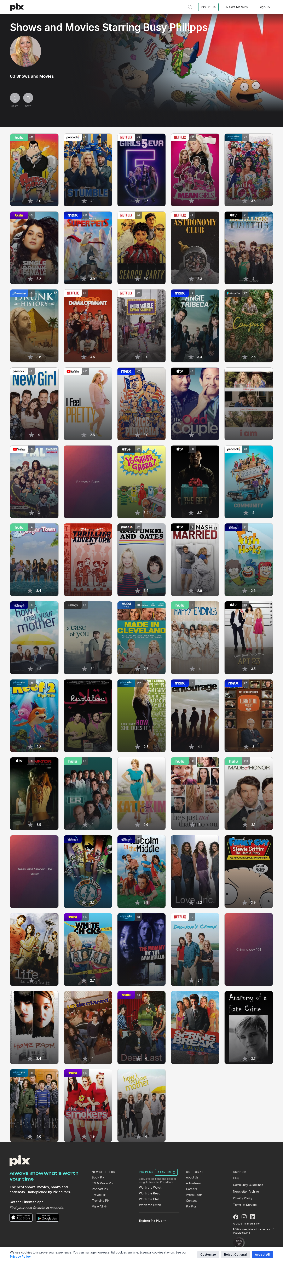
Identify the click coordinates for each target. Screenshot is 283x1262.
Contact (191, 1200)
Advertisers (194, 1183)
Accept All (262, 1254)
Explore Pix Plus (150, 1220)
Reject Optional (235, 1254)
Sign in (264, 7)
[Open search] (190, 7)
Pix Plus (191, 1206)
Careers (191, 1189)
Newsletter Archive (246, 1191)
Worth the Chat (149, 1199)
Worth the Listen (150, 1205)
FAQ (236, 1178)
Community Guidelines (248, 1185)
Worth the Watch (150, 1187)
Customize (208, 1254)
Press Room (194, 1195)
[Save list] (28, 98)
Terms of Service (245, 1204)
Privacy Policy (242, 1198)
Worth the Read (149, 1193)
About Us (192, 1177)
